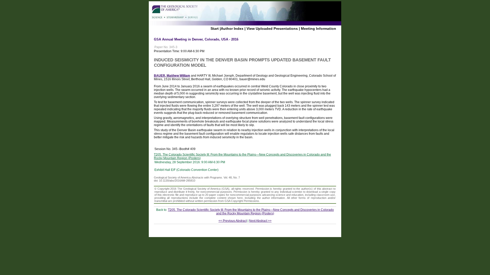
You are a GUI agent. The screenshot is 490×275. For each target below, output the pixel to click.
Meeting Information (318, 28)
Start (215, 28)
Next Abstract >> (260, 221)
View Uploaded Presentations (272, 28)
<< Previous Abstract (232, 221)
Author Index (232, 28)
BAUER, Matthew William (172, 75)
